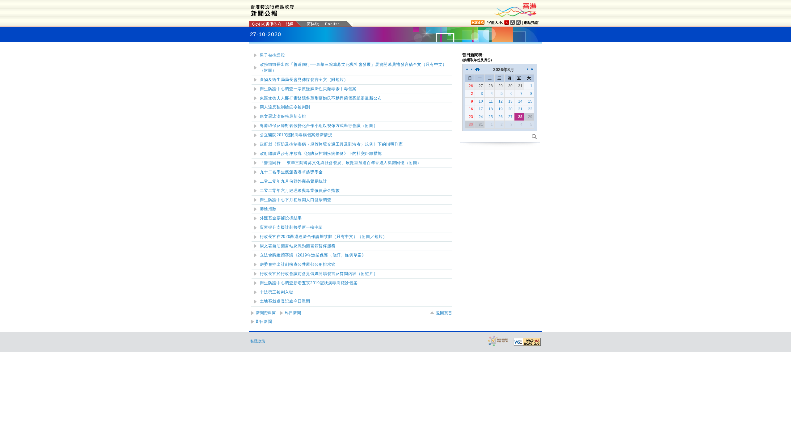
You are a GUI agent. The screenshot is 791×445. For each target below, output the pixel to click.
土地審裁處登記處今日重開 (285, 301)
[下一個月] (528, 69)
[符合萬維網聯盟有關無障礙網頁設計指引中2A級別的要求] (527, 342)
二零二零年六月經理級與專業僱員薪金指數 (300, 191)
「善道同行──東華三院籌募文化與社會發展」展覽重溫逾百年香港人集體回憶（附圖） (341, 163)
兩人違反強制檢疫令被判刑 (285, 107)
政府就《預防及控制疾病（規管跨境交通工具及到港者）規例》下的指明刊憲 (331, 144)
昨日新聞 (293, 313)
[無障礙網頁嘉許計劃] (498, 340)
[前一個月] (471, 69)
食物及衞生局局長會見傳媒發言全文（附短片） (304, 80)
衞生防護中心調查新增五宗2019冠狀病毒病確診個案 (309, 283)
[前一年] (467, 69)
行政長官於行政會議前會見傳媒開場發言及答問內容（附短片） (319, 274)
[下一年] (532, 69)
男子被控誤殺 (272, 55)
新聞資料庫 (266, 313)
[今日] (477, 69)
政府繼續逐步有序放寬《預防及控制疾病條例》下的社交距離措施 (321, 153)
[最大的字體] (518, 22)
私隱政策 (257, 341)
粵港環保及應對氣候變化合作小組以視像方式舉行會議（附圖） (319, 126)
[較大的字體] (512, 22)
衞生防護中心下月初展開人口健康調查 (296, 200)
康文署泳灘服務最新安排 (283, 116)
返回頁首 (444, 313)
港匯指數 (268, 209)
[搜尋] (534, 136)
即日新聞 (264, 321)
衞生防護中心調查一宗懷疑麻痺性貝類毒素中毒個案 (308, 89)
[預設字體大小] (506, 22)
